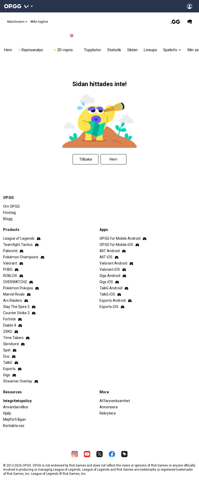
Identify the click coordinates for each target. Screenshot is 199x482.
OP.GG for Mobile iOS (116, 245)
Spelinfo (170, 50)
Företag (9, 212)
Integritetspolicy (17, 401)
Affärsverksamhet (115, 401)
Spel (6, 350)
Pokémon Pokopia (18, 288)
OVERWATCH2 (15, 282)
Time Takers (13, 338)
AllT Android (110, 251)
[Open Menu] (189, 6)
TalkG (7, 362)
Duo (6, 356)
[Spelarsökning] (175, 22)
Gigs (6, 375)
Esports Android (113, 300)
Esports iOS (109, 307)
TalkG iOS (107, 294)
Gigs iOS (106, 282)
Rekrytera (108, 413)
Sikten (132, 50)
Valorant (10, 263)
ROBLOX (10, 276)
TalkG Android (111, 288)
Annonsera (109, 407)
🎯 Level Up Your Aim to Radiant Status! (96, 35)
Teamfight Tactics (18, 245)
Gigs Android (110, 276)
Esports (9, 369)
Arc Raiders (12, 300)
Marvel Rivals (14, 294)
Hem (8, 50)
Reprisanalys (34, 50)
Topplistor (92, 50)
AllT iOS (106, 257)
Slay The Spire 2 (16, 307)
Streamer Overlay (17, 381)
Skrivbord (11, 344)
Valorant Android (113, 263)
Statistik (114, 50)
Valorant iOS (110, 269)
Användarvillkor (16, 407)
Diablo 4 (9, 325)
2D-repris (67, 50)
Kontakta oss (13, 426)
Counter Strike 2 (16, 313)
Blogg (7, 219)
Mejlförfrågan (14, 419)
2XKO (7, 331)
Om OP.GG (11, 206)
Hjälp (7, 413)
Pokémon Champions (20, 257)
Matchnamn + (27, 22)
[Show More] (28, 6)
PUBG (7, 269)
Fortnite (9, 319)
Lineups (150, 50)
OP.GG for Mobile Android (120, 238)
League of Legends (18, 238)
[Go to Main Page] (12, 6)
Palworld (10, 251)
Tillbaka (85, 159)
